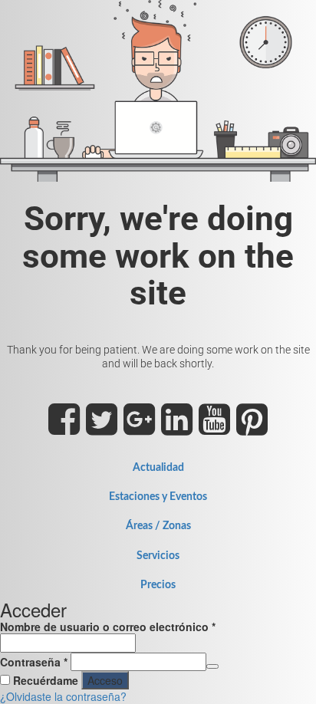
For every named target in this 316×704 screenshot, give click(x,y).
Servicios (158, 556)
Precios (158, 585)
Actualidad (158, 467)
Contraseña (33, 662)
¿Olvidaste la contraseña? (63, 696)
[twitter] (101, 427)
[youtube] (214, 427)
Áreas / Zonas (158, 526)
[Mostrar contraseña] (212, 666)
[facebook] (64, 427)
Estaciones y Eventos (158, 497)
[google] (139, 427)
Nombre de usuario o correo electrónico (108, 626)
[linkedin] (177, 427)
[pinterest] (252, 427)
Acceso (105, 680)
